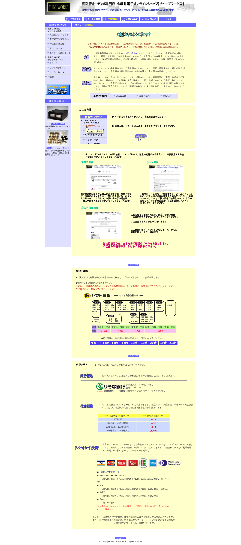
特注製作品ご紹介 (58, 44)
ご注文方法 (121, 95)
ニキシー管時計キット (60, 53)
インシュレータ (57, 72)
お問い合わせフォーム (135, 53)
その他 (51, 77)
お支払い (167, 95)
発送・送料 (144, 95)
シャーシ (54, 63)
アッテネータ (56, 48)
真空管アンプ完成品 (59, 39)
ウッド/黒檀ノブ (58, 67)
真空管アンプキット (59, 34)
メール (158, 53)
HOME (76, 25)
